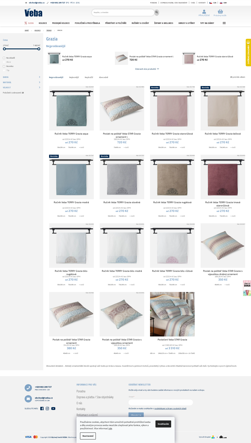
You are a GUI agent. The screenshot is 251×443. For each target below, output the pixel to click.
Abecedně (103, 77)
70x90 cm (117, 147)
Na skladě (10, 57)
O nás (193, 3)
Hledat (156, 12)
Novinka (9, 66)
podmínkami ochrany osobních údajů (170, 408)
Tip (7, 70)
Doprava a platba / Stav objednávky (173, 3)
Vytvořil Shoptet (205, 437)
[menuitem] (32, 23)
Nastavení (87, 436)
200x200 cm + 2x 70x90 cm (188, 353)
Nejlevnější (74, 77)
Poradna (153, 3)
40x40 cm (218, 284)
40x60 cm (66, 353)
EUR (225, 3)
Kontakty (202, 3)
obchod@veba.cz (44, 399)
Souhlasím (163, 424)
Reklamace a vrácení (87, 415)
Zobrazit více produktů (145, 69)
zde (110, 428)
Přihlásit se (136, 415)
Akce (8, 62)
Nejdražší (89, 77)
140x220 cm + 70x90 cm (166, 353)
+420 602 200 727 (43, 388)
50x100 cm (61, 147)
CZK (214, 3)
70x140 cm (72, 147)
